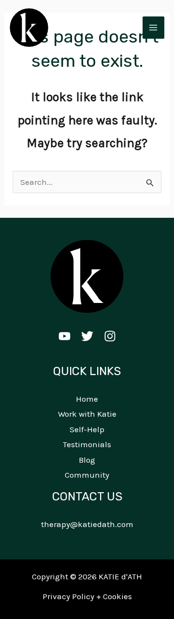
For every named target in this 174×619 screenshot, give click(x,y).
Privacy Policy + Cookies (87, 596)
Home (87, 399)
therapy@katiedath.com (87, 524)
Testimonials (87, 444)
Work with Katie (87, 414)
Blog (87, 460)
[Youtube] (64, 336)
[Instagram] (110, 336)
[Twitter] (87, 336)
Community (87, 475)
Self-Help (87, 429)
